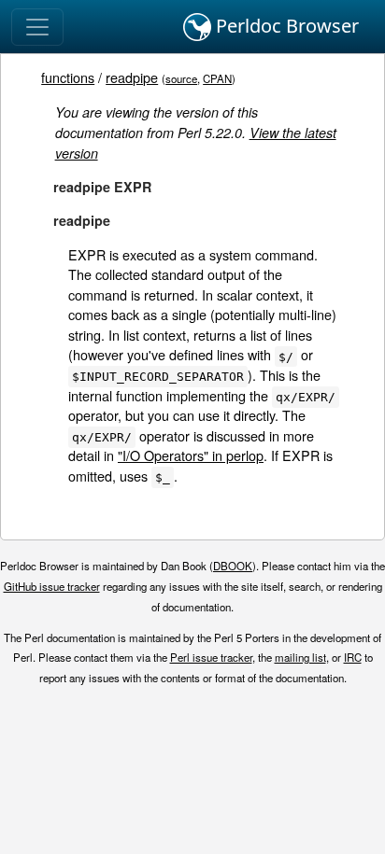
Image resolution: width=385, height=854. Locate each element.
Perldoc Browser (285, 25)
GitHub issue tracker (52, 586)
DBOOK (232, 565)
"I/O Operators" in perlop (191, 455)
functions (67, 77)
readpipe (132, 77)
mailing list (300, 657)
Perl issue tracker (211, 657)
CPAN (217, 78)
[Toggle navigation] (37, 27)
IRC (353, 657)
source (181, 78)
